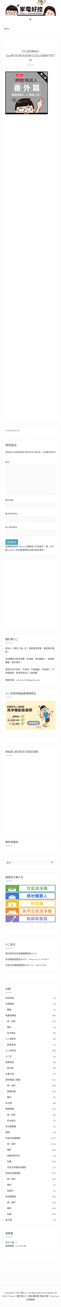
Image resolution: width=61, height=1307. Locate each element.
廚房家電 (11, 1045)
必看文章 (9, 1074)
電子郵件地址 (12, 513)
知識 (9, 1161)
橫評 (9, 1027)
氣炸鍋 (10, 1068)
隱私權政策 (34, 1296)
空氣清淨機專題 (12, 1138)
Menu (7, 28)
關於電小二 (22, 1296)
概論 (9, 1010)
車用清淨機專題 (12, 1173)
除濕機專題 (10, 1196)
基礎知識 (11, 1091)
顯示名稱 (10, 500)
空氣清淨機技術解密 (16, 1167)
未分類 (8, 1103)
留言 (8, 462)
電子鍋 (8, 1220)
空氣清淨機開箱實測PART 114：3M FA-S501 (26, 965)
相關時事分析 (13, 1156)
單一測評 (11, 1021)
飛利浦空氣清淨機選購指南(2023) (21, 953)
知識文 (10, 1191)
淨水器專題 (10, 1126)
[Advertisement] (31, 150)
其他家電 (9, 998)
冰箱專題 (9, 1004)
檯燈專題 (9, 1109)
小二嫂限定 (10, 1039)
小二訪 (8, 1056)
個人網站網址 (11, 527)
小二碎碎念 (10, 1050)
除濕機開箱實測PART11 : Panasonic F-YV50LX (27, 959)
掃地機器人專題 (12, 1080)
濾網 (7, 1132)
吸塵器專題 (10, 1015)
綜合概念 (11, 1033)
